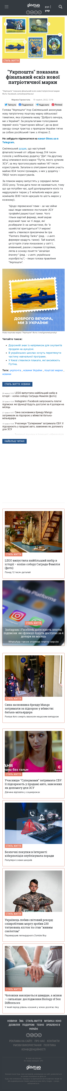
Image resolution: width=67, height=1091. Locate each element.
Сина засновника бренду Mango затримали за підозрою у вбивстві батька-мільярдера (27, 415)
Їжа (21, 1020)
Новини (12, 1020)
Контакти (53, 1041)
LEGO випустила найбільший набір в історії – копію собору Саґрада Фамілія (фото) (29, 394)
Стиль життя (11, 60)
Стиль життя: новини (17, 384)
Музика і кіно (52, 1020)
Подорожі (28, 1024)
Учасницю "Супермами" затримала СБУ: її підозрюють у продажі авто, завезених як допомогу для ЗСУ (32, 426)
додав (22, 148)
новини (6, 374)
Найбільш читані (14, 441)
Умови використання (27, 1045)
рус (47, 6)
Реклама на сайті (20, 1041)
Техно (40, 1024)
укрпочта (15, 370)
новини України (32, 370)
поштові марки (53, 370)
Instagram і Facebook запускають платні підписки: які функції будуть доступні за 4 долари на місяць (33, 404)
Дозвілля (14, 1024)
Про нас (39, 1041)
